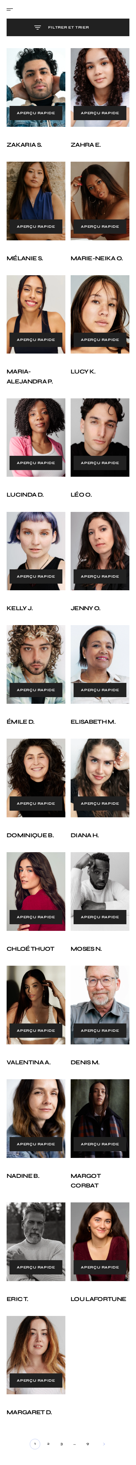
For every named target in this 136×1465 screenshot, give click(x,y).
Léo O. (78, 481)
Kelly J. (20, 591)
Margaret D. (29, 1372)
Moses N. (84, 922)
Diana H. (82, 812)
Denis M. (82, 1032)
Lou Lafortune (96, 1262)
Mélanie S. (25, 251)
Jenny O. (83, 591)
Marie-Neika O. (94, 251)
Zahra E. (83, 141)
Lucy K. (80, 362)
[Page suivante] (98, 1404)
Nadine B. (23, 1142)
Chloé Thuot (30, 922)
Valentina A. (29, 1032)
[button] (12, 9)
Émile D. (21, 701)
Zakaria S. (24, 141)
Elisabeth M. (90, 701)
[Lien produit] (35, 85)
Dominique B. (30, 812)
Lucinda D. (25, 481)
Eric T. (17, 1262)
